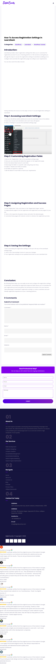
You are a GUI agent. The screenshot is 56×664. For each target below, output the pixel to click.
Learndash (28, 44)
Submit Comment (46, 354)
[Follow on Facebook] (7, 541)
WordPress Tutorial (39, 44)
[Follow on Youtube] (23, 541)
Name (6, 326)
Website (6, 345)
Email (6, 335)
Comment (7, 307)
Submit (28, 401)
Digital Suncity (10, 536)
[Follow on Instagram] (15, 541)
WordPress (18, 44)
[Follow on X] (11, 541)
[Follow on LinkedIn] (19, 541)
